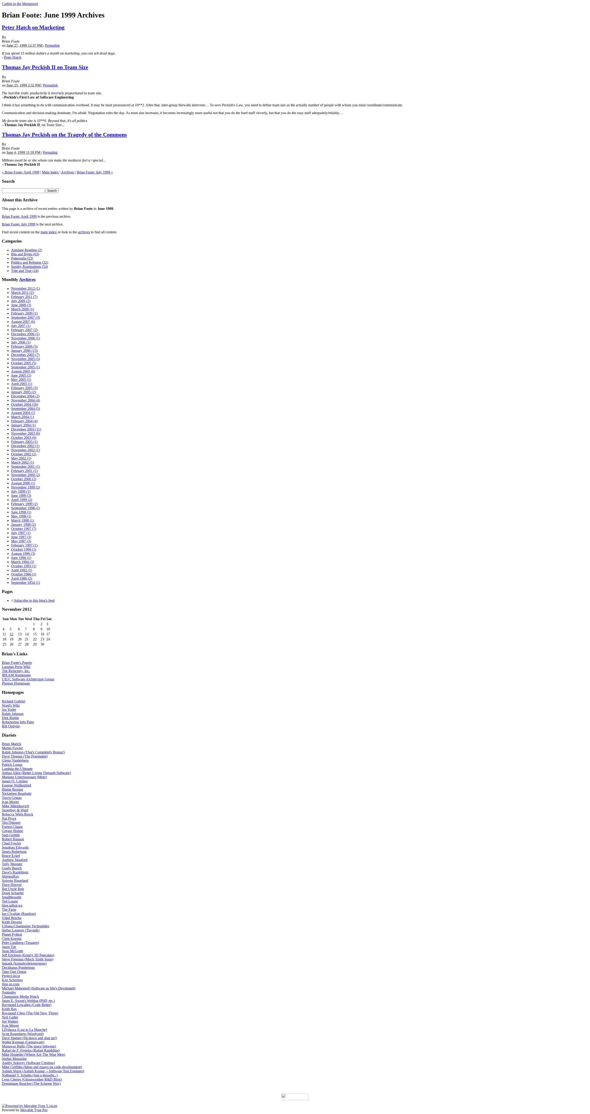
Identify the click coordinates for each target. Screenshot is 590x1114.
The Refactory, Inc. (16, 671)
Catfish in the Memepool (20, 4)
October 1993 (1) (23, 566)
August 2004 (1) (23, 413)
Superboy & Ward (15, 810)
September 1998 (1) (25, 508)
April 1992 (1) (21, 570)
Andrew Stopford (14, 860)
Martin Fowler (12, 748)
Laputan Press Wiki (16, 667)
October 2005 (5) (23, 363)
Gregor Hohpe (12, 831)
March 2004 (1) (22, 417)
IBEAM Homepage (16, 675)
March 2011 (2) (22, 293)
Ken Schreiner (12, 980)
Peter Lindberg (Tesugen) (20, 943)
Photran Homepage (16, 683)
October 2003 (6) (23, 438)
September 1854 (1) (25, 582)
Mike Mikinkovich (15, 806)
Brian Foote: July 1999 (18, 224)
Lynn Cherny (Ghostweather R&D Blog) (32, 1079)
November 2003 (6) (25, 433)
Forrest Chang (12, 827)
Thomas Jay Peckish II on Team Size (45, 67)
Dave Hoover (12, 885)
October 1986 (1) (23, 574)
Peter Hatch (12, 57)
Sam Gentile (11, 835)
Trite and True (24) (24, 271)
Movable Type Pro (33, 1110)
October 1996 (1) (23, 549)
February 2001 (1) (24, 471)
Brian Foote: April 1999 (19, 216)
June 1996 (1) (21, 558)
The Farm (9, 909)
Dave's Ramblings (15, 872)
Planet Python (12, 934)
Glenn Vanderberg (15, 760)
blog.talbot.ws (12, 905)
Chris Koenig (11, 938)
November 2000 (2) (25, 475)
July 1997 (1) (20, 533)
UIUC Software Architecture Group (28, 679)
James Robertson (14, 852)
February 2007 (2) (24, 330)
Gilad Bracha (11, 918)
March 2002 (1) (22, 462)
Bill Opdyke (11, 726)
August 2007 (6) (23, 322)
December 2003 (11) (26, 429)
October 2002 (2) (23, 454)
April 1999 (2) (21, 500)
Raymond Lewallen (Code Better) (26, 1005)
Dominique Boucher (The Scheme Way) (31, 1083)
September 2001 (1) (25, 467)
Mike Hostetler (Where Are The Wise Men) (33, 1054)
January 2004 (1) (23, 425)
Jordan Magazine (14, 1059)
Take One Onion (14, 972)
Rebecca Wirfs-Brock (17, 814)
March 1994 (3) (22, 562)
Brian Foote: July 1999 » (95, 172)
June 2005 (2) (21, 375)
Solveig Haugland (15, 881)
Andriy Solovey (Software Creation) (28, 1063)
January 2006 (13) (24, 351)
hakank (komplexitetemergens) (24, 963)
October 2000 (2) (23, 479)
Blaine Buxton (12, 789)
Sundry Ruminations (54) (29, 267)
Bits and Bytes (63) (25, 254)
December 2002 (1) (25, 446)
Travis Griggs (12, 798)
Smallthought (11, 897)
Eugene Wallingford (16, 785)
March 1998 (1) (22, 520)
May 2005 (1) (21, 380)
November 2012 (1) (25, 288)
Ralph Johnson (13, 714)
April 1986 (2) (21, 578)
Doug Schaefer (13, 893)
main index (49, 232)
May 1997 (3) (21, 541)
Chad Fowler (11, 843)
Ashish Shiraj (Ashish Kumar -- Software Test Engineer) (43, 1071)
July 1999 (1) (20, 491)
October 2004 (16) (24, 404)
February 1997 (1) (24, 545)
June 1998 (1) (21, 512)
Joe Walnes (10, 1021)
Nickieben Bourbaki (16, 794)
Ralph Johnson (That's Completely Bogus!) (33, 752)
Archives (67, 172)
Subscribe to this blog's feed (34, 600)
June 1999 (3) (21, 496)
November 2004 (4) (25, 400)
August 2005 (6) (23, 371)
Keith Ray (9, 1009)
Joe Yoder (9, 710)
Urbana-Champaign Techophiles (25, 926)
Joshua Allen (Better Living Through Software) (36, 773)
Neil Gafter (10, 1017)
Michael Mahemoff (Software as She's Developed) (38, 988)
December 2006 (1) (25, 334)
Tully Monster (12, 864)
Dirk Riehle (10, 718)
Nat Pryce (9, 818)
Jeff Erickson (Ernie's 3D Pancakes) (28, 955)
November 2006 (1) (25, 338)
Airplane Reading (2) (26, 250)
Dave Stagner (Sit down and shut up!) (29, 1038)
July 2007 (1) (20, 326)
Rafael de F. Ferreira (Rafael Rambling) (30, 1050)
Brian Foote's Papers (17, 663)
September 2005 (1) (25, 367)
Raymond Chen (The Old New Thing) (30, 1013)
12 (11, 634)
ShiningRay (10, 876)
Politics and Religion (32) (29, 262)
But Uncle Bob (13, 889)
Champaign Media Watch (20, 996)
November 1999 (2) (25, 487)
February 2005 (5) (24, 388)
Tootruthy (9, 992)
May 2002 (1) (21, 458)
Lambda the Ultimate (17, 769)
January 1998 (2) (23, 525)
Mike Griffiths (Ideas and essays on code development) (42, 1067)
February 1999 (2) (24, 504)
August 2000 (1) (23, 483)
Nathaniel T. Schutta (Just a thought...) (30, 1075)
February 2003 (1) (24, 442)
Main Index (50, 172)
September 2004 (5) (25, 409)
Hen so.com (10, 984)
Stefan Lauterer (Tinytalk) (20, 930)
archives (84, 232)
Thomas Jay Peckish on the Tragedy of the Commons (64, 135)
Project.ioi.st (11, 976)
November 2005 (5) (25, 359)
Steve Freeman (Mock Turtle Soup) (27, 959)
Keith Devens (12, 922)
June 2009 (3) (21, 305)
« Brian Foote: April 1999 (20, 172)
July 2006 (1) (20, 342)
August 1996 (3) (23, 554)
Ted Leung (10, 901)
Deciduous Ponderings (18, 967)
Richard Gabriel (13, 701)
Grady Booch (12, 868)
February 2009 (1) (24, 313)
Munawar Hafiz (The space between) (29, 1046)
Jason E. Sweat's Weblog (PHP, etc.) (28, 1001)
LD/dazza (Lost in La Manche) (24, 1030)
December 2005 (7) (25, 355)
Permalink (52, 45)
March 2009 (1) (22, 309)
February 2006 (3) (24, 346)
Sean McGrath (12, 951)
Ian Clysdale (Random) (19, 914)
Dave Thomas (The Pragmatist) (24, 756)
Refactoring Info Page (18, 722)
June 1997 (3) (21, 537)
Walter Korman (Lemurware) (23, 1042)
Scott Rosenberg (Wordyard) (23, 1034)
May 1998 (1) (21, 516)
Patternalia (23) (22, 258)
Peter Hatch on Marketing (33, 27)
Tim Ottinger (11, 823)
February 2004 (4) (24, 421)
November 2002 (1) (25, 450)
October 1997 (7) (23, 529)
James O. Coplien (15, 781)
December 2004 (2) (25, 396)
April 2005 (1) (21, 384)
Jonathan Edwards (15, 847)
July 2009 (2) (20, 301)
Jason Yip (9, 947)
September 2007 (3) (25, 317)
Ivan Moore (10, 802)
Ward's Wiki (11, 705)
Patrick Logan (12, 765)
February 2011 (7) (24, 297)
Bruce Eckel (11, 856)
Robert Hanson (13, 839)
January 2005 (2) (23, 392)
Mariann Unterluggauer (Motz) (24, 777)
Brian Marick (11, 744)
